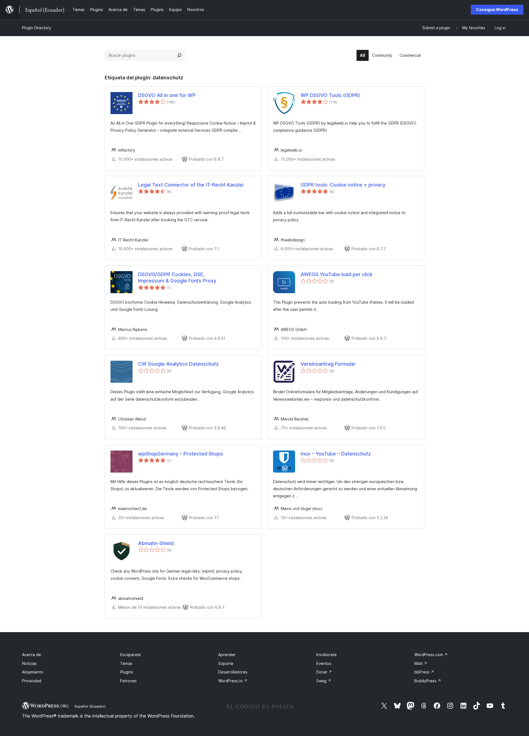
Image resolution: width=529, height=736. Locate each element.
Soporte (225, 663)
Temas (126, 663)
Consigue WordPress (497, 9)
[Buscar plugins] (179, 55)
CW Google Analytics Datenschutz (178, 364)
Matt (420, 663)
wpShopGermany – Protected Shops (180, 454)
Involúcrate (326, 654)
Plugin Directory (36, 27)
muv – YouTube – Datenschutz (336, 454)
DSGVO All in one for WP (167, 95)
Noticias (29, 663)
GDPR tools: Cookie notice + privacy (343, 185)
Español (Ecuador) (90, 706)
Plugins (126, 672)
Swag (323, 680)
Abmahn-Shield (156, 543)
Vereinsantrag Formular (328, 364)
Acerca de (31, 654)
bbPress (424, 672)
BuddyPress (427, 680)
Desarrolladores (232, 672)
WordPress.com (431, 654)
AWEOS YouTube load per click (337, 274)
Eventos (323, 663)
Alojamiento (32, 672)
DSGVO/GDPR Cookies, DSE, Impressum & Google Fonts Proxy (177, 277)
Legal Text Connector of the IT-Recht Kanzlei (191, 185)
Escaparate (130, 654)
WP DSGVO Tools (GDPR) (330, 95)
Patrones (128, 680)
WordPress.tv (232, 680)
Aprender (227, 654)
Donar (324, 672)
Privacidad (31, 680)
